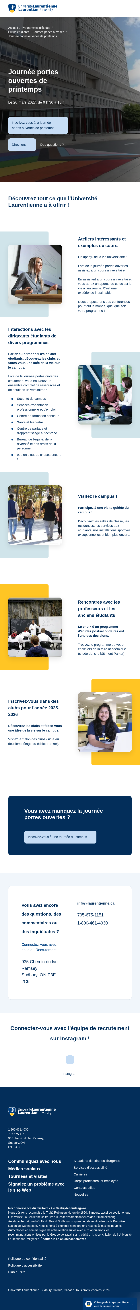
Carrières (80, 1174)
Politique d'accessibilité (25, 1265)
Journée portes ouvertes (48, 32)
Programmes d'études (36, 27)
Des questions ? (52, 144)
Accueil (13, 27)
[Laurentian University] (32, 8)
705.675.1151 (17, 1134)
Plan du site (16, 1272)
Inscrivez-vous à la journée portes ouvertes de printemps (33, 125)
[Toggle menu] (129, 8)
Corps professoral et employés (96, 1181)
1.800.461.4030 (18, 1129)
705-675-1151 (90, 914)
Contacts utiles (84, 1188)
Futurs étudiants (18, 32)
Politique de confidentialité (27, 1259)
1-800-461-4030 (92, 923)
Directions (19, 144)
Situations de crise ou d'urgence (97, 1161)
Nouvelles (81, 1194)
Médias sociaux (24, 1168)
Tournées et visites (27, 1176)
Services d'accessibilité (90, 1167)
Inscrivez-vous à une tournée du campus (57, 837)
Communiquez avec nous (34, 1161)
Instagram (70, 1074)
